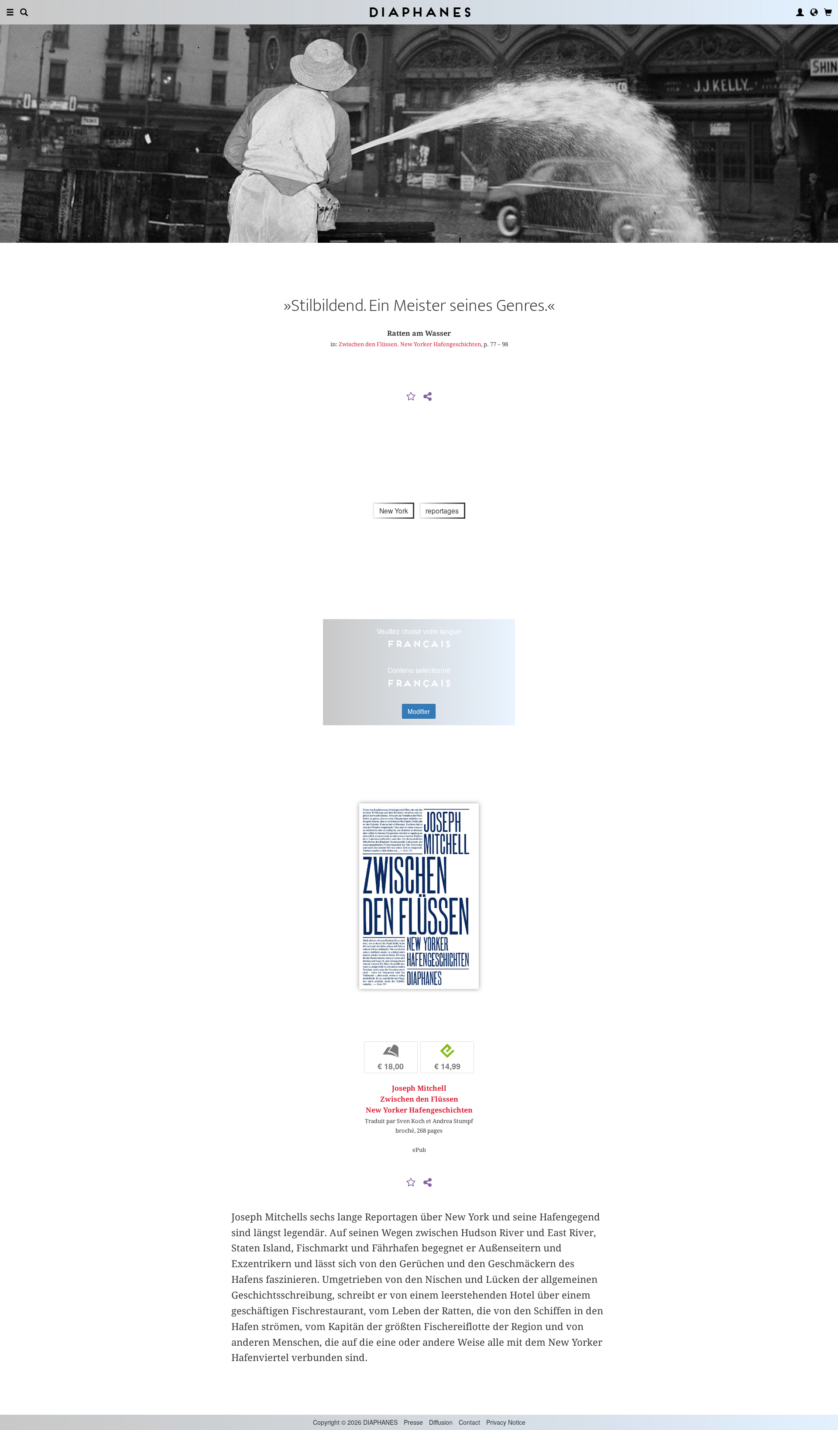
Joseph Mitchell (419, 1088)
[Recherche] (24, 12)
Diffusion (441, 1422)
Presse (413, 1422)
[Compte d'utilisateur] (800, 12)
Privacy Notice (505, 1422)
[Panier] (828, 12)
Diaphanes (419, 12)
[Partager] (427, 397)
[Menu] (10, 12)
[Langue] (814, 12)
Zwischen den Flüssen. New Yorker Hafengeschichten (410, 344)
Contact (469, 1422)
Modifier (419, 711)
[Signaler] (411, 397)
